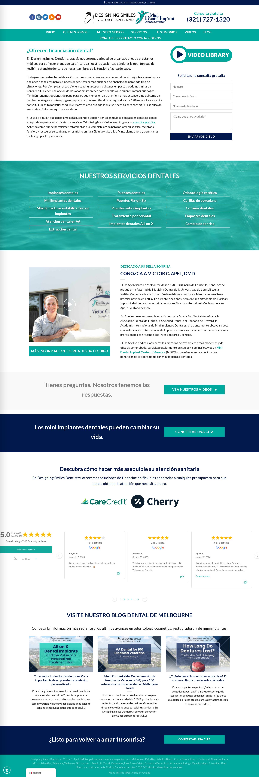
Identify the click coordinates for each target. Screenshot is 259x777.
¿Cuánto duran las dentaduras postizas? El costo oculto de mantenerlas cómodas (197, 678)
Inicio (50, 32)
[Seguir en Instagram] (39, 17)
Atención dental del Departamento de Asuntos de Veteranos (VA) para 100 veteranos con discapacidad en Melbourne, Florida (129, 682)
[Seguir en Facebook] (32, 17)
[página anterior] (59, 555)
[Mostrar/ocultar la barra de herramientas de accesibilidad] (7, 770)
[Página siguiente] (144, 599)
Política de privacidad (138, 772)
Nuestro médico (110, 32)
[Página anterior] (114, 599)
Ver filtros (26, 559)
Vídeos (190, 32)
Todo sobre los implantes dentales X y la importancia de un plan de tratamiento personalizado (61, 680)
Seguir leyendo (203, 576)
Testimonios (166, 32)
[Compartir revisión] (118, 574)
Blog (207, 32)
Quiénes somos (75, 32)
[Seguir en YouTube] (58, 17)
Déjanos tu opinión (26, 549)
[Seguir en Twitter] (45, 17)
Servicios (139, 32)
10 (137, 599)
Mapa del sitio (116, 772)
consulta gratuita (144, 122)
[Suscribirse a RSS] (52, 17)
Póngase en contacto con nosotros (130, 38)
